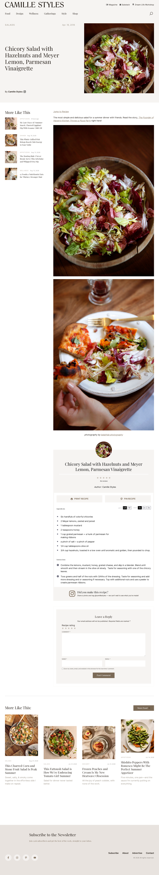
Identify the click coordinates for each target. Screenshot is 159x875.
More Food (142, 708)
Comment (66, 632)
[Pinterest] (26, 857)
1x (140, 507)
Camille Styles (15, 91)
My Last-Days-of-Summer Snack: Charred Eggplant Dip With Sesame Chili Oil (31, 125)
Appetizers (25, 119)
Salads (10, 25)
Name (64, 659)
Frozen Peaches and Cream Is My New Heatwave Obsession (95, 772)
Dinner (23, 135)
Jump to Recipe (61, 111)
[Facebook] (8, 857)
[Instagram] (17, 857)
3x (149, 507)
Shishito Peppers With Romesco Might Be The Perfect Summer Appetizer (135, 767)
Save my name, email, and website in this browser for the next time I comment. (89, 669)
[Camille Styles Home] (35, 5)
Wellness (24, 170)
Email (107, 659)
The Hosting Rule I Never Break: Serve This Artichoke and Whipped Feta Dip (32, 159)
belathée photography (112, 435)
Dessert (86, 764)
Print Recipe (81, 499)
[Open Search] (151, 13)
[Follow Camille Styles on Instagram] (25, 91)
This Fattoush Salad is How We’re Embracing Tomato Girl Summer (58, 772)
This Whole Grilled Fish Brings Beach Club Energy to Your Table (31, 142)
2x (144, 507)
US (124, 507)
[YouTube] (35, 857)
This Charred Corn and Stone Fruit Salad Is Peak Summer (21, 769)
